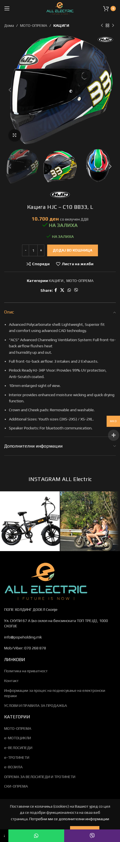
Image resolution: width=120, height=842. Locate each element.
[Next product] (113, 25)
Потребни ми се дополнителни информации (69, 819)
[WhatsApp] (36, 835)
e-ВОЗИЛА (13, 767)
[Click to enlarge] (14, 135)
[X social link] (62, 290)
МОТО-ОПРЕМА (33, 25)
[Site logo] (60, 8)
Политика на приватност (26, 671)
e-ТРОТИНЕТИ (16, 757)
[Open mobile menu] (7, 8)
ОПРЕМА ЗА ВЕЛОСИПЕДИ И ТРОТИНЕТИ (39, 776)
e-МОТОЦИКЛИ (17, 738)
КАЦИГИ (61, 25)
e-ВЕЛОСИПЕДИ (18, 747)
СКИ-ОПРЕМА (16, 786)
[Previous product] (102, 25)
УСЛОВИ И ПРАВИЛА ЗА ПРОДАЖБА (35, 705)
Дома (9, 25)
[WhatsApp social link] (69, 290)
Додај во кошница (72, 250)
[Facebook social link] (56, 290)
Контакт (11, 680)
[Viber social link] (76, 290)
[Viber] (92, 835)
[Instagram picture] (30, 521)
